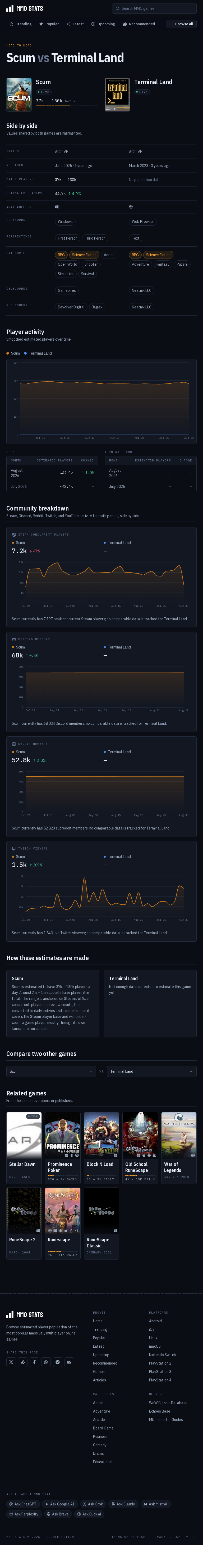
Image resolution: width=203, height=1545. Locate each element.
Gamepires (67, 290)
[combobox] (51, 1071)
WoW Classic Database (168, 1402)
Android (155, 1321)
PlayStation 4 (160, 1380)
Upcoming (106, 24)
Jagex (97, 307)
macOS (155, 1346)
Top (193, 1537)
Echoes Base (159, 1411)
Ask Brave (60, 1514)
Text (136, 238)
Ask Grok (95, 1504)
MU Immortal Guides (166, 1419)
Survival (87, 273)
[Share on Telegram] (57, 1362)
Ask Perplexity (26, 1514)
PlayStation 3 (160, 1371)
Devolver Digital (71, 307)
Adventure (140, 264)
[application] (101, 401)
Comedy (100, 1445)
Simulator (66, 273)
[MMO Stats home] (24, 8)
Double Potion (60, 1537)
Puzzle (182, 264)
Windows (65, 221)
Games (99, 1371)
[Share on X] (11, 1362)
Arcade (99, 1419)
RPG (61, 254)
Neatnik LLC (141, 290)
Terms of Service (128, 1537)
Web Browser (143, 221)
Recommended (142, 24)
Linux (153, 1338)
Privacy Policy (165, 1537)
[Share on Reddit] (22, 1362)
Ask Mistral (158, 1504)
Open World (67, 264)
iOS (152, 1329)
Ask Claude (126, 1504)
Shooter (91, 264)
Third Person (95, 238)
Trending (24, 24)
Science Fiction (84, 254)
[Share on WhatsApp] (46, 1362)
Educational (103, 1462)
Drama (98, 1453)
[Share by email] (69, 1362)
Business (100, 1436)
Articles (99, 1380)
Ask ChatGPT (25, 1504)
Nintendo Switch (162, 1354)
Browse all (184, 24)
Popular (52, 24)
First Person (67, 238)
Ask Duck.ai (91, 1514)
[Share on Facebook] (34, 1362)
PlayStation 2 (160, 1363)
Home (98, 1321)
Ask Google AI (62, 1504)
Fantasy (162, 264)
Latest (78, 24)
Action (109, 254)
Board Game (103, 1428)
